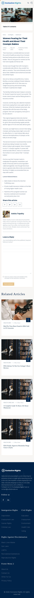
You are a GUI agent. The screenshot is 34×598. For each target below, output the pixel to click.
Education (25, 516)
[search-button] (28, 3)
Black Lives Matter (8, 542)
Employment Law (7, 519)
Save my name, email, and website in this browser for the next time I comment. (16, 277)
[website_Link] (3, 500)
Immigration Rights (9, 510)
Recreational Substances (10, 554)
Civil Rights (10, 34)
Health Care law (8, 402)
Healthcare (18, 34)
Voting (23, 531)
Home (4, 34)
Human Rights (6, 523)
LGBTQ (4, 550)
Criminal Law (6, 527)
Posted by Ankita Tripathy (23, 48)
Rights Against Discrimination (14, 537)
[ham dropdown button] (31, 3)
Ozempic (9, 120)
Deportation (5, 516)
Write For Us (6, 577)
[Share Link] (5, 204)
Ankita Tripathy (17, 213)
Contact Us (5, 573)
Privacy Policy (6, 581)
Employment (25, 519)
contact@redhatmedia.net (9, 489)
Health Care (25, 527)
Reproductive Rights (8, 558)
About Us (4, 569)
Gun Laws (5, 546)
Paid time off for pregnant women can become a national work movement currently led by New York (15, 194)
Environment (25, 523)
